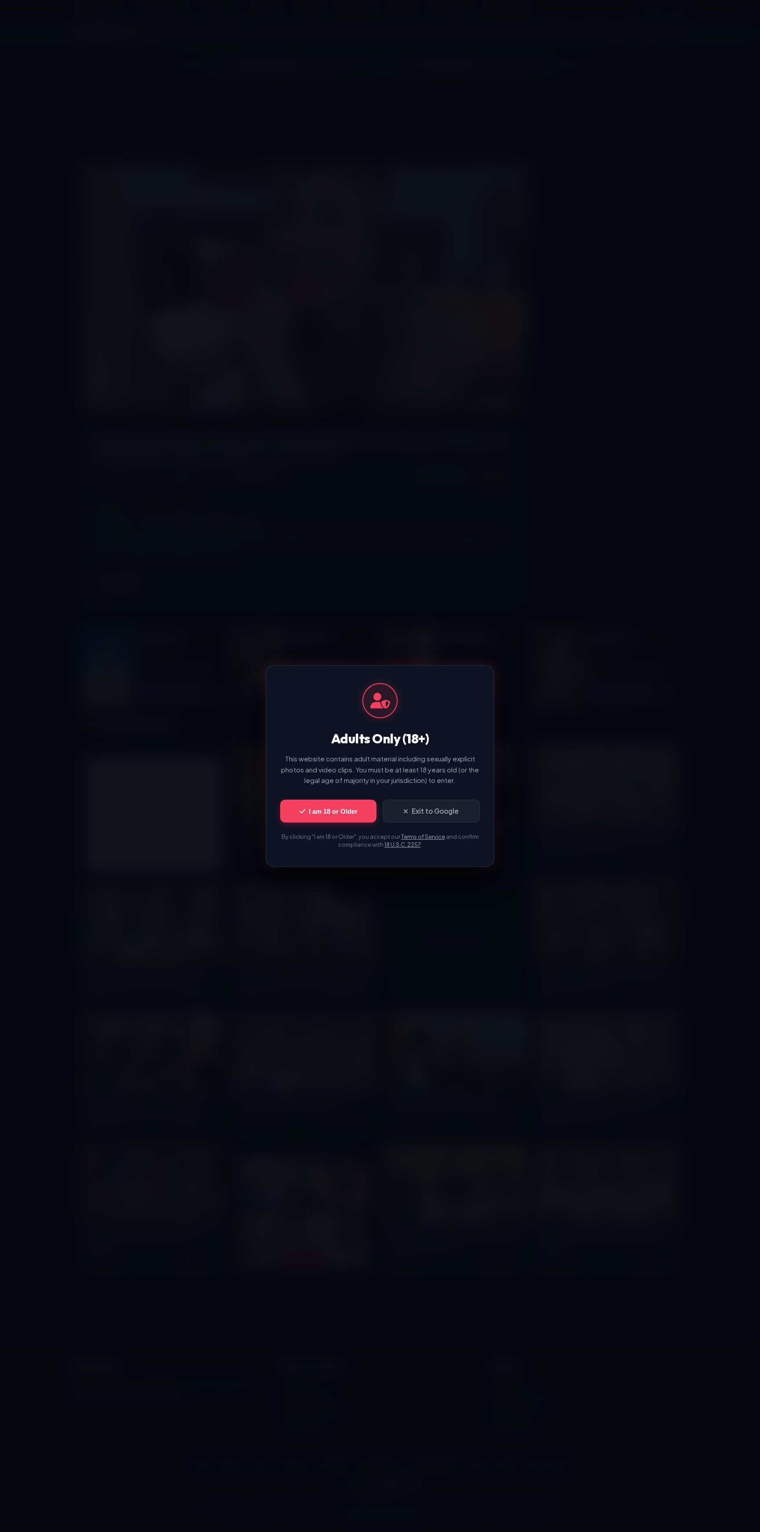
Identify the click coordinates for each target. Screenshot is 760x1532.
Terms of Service (423, 836)
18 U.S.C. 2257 (402, 844)
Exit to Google (435, 811)
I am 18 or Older (333, 811)
